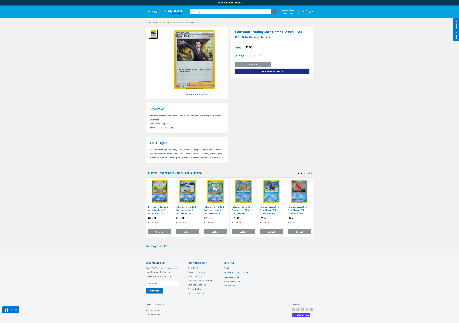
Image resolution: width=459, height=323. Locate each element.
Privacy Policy (194, 289)
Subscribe (154, 290)
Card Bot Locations (197, 284)
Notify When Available (272, 71)
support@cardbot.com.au (236, 272)
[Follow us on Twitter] (298, 309)
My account (287, 13)
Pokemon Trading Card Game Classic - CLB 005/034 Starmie (269, 210)
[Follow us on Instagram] (302, 309)
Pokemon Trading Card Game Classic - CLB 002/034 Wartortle (186, 210)
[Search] (274, 11)
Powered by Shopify (154, 314)
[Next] (313, 207)
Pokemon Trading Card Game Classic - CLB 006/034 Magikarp (297, 210)
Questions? (193, 268)
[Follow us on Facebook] (293, 309)
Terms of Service (196, 293)
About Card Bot (195, 276)
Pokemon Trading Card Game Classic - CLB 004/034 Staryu (242, 210)
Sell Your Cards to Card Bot (200, 280)
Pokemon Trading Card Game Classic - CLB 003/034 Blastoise (214, 210)
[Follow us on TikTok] (311, 309)
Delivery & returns (196, 272)
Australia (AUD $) (154, 304)
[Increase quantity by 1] (260, 55)
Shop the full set (306, 173)
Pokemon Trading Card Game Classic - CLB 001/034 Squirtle (158, 210)
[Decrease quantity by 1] (247, 55)
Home (148, 22)
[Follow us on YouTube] (307, 309)
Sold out (253, 64)
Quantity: (239, 55)
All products (158, 22)
